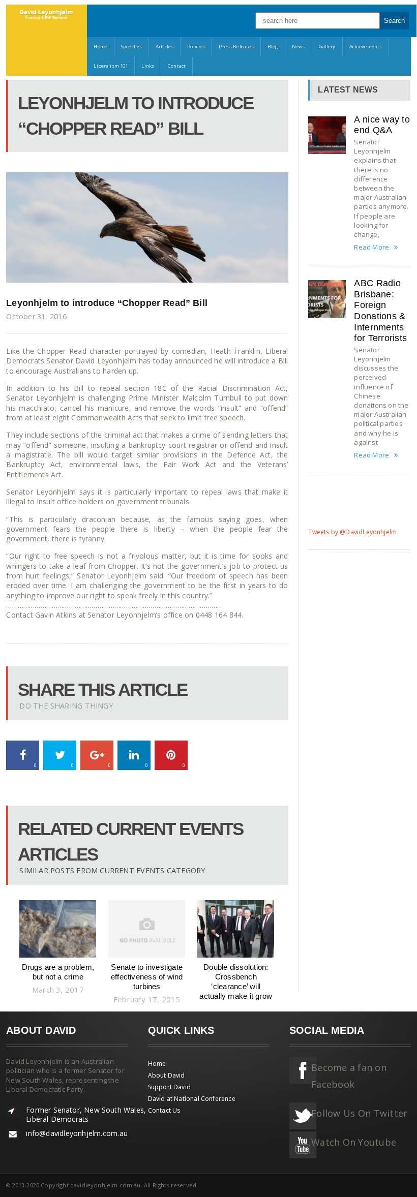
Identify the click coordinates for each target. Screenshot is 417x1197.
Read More (371, 247)
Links (147, 66)
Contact (177, 66)
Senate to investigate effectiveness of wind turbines (147, 976)
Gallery (327, 46)
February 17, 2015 (147, 999)
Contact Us (164, 1110)
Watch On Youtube (353, 1142)
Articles (164, 46)
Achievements (365, 46)
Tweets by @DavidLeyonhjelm (352, 532)
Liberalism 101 (111, 66)
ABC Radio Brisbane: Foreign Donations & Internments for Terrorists (380, 310)
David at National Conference (191, 1098)
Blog (272, 46)
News (298, 46)
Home (100, 46)
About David (166, 1075)
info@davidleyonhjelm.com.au (77, 1133)
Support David (169, 1087)
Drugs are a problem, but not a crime (58, 972)
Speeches (131, 46)
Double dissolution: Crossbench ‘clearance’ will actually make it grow (235, 981)
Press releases (236, 46)
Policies (196, 46)
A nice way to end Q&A (382, 125)
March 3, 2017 (58, 990)
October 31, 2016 (36, 316)
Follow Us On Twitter (359, 1113)
